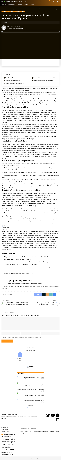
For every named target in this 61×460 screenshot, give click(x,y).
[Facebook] (20, 356)
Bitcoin (4, 11)
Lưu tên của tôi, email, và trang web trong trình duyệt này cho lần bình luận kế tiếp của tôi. (23, 337)
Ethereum (17, 11)
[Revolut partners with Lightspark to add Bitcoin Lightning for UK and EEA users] (20, 401)
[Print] (17, 22)
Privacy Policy (45, 286)
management (17, 273)
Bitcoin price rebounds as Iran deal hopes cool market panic (20, 264)
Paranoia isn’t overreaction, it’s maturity (43, 80)
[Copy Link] (15, 22)
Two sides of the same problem (13, 78)
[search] (51, 1)
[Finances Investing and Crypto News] (15, 2)
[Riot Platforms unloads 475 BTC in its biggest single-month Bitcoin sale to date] (20, 394)
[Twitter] (48, 415)
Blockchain (10, 11)
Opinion (23, 273)
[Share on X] (10, 22)
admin (8, 26)
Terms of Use (20, 286)
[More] (20, 22)
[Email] (13, 22)
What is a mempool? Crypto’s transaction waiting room (19, 259)
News (23, 11)
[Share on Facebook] (8, 22)
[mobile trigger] (2, 2)
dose (12, 273)
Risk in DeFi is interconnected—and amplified (44, 78)
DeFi (9, 273)
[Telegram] (58, 415)
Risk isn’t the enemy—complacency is (15, 83)
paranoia (28, 273)
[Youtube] (53, 415)
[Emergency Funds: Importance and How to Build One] (20, 384)
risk (32, 273)
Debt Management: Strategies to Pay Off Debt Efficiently (30, 389)
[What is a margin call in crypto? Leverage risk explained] (20, 378)
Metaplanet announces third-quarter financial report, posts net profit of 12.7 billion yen (28, 257)
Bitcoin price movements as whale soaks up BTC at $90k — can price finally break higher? (28, 267)
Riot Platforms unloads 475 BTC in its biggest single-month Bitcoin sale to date (34, 394)
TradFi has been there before (13, 80)
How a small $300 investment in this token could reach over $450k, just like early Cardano (28, 262)
